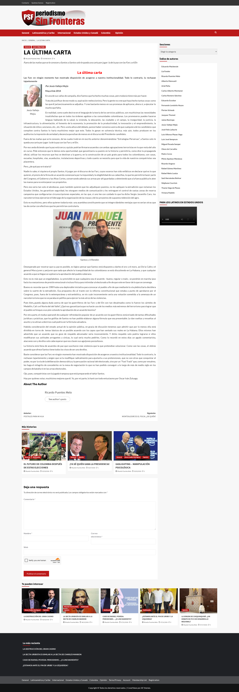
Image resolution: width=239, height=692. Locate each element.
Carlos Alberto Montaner (172, 91)
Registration (50, 3)
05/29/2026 (45, 471)
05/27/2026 (91, 468)
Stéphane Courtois (169, 183)
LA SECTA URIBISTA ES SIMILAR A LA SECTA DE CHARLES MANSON (77, 617)
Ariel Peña (165, 86)
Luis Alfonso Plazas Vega (171, 134)
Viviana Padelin (168, 193)
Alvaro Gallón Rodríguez (132, 457)
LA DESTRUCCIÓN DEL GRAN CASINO (38, 616)
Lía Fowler (165, 71)
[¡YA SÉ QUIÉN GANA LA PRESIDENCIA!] (90, 446)
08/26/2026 (45, 620)
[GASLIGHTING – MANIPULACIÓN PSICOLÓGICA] (136, 446)
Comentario (29, 499)
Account (126, 680)
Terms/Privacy (115, 680)
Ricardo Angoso (168, 163)
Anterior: (34, 415)
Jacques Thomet (168, 115)
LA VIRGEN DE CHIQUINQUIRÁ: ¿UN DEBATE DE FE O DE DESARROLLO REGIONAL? (195, 619)
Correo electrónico (96, 535)
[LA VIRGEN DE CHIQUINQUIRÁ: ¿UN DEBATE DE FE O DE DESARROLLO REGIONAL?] (198, 600)
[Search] (215, 32)
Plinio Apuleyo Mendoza (171, 159)
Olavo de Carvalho (169, 149)
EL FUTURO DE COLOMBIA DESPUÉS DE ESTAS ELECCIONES (43, 465)
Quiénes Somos (37, 3)
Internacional (64, 32)
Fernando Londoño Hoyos (172, 105)
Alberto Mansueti (169, 81)
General (25, 32)
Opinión (121, 33)
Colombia (108, 33)
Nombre (28, 533)
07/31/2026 (124, 622)
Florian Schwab (167, 110)
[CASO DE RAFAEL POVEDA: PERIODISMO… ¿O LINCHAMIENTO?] (119, 600)
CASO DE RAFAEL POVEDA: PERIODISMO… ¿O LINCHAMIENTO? (117, 617)
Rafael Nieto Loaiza (169, 173)
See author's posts (57, 399)
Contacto (25, 3)
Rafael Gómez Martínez (171, 168)
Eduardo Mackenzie (169, 66)
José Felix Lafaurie (169, 129)
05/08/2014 (47, 59)
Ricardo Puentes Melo (33, 59)
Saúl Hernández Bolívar (171, 178)
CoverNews (132, 688)
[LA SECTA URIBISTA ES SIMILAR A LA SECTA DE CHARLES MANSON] (80, 600)
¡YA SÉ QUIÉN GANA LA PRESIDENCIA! (90, 464)
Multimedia (36, 457)
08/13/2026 (85, 622)
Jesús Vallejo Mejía (39, 47)
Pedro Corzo (166, 154)
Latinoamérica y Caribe (43, 32)
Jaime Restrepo (168, 120)
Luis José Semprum (169, 139)
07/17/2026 (203, 625)
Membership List (139, 680)
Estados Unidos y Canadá (86, 32)
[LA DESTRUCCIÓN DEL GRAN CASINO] (40, 600)
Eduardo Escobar (168, 100)
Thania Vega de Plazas (170, 188)
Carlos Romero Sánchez (171, 95)
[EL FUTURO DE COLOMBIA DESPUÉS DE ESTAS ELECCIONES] (44, 446)
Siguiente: (139, 415)
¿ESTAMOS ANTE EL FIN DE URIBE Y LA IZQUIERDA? (45, 665)
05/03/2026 (137, 471)
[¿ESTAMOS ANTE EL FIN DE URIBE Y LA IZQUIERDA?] (159, 600)
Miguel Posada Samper (171, 144)
